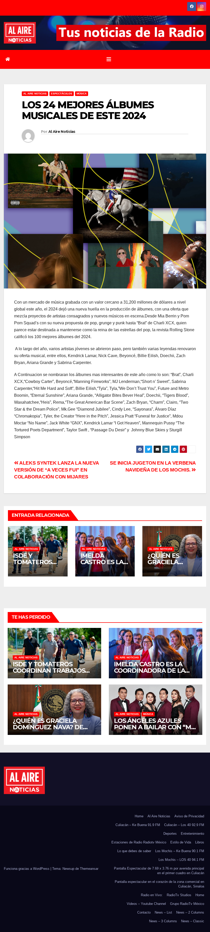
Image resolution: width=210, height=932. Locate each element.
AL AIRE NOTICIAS (35, 93)
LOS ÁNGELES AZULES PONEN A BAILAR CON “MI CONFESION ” (153, 727)
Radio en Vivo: (152, 895)
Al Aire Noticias (61, 131)
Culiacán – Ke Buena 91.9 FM (138, 825)
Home (139, 816)
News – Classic (192, 921)
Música (82, 93)
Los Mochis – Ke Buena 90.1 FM (179, 851)
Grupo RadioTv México (187, 904)
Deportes (170, 833)
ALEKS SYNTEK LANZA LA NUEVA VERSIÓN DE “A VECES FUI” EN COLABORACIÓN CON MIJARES (56, 469)
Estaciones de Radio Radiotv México (138, 842)
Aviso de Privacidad (189, 816)
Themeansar (89, 869)
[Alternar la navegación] (108, 59)
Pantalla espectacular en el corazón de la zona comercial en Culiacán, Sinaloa (159, 884)
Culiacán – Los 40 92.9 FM (184, 825)
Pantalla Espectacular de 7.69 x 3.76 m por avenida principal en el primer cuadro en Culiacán (159, 870)
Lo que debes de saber (134, 851)
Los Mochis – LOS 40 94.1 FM (181, 860)
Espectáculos (61, 93)
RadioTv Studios (179, 895)
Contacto (144, 912)
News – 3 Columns (163, 921)
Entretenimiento (192, 833)
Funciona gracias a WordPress (27, 869)
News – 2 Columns (190, 912)
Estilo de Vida (180, 842)
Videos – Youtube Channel (146, 904)
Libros (199, 842)
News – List (163, 912)
